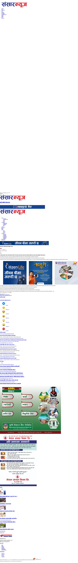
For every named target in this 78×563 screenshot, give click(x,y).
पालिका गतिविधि (3, 549)
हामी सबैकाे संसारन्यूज (5, 202)
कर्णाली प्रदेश (4, 237)
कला (2, 17)
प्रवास (2, 226)
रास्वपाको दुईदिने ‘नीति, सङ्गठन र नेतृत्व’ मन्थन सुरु (7, 344)
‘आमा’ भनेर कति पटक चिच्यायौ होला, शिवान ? (8, 369)
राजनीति (3, 8)
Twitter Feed (2, 532)
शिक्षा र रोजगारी (3, 239)
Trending (3, 554)
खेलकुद (2, 16)
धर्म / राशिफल (3, 13)
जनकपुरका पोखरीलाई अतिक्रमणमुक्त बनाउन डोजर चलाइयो (8, 358)
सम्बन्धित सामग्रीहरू (3, 332)
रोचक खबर (3, 18)
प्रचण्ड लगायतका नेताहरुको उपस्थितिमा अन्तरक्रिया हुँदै (7, 335)
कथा (3, 230)
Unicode (3, 555)
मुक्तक (4, 232)
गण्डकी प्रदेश (4, 236)
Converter (3, 556)
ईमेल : (0, 541)
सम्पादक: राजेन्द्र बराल (30, 559)
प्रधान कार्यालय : (2, 540)
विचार (2, 9)
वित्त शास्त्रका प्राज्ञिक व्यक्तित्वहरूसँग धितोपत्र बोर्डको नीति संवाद (11, 373)
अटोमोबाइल (4, 224)
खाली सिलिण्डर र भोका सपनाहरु (5, 503)
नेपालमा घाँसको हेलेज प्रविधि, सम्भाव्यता (7, 529)
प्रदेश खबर (3, 233)
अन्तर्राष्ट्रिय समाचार (4, 14)
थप (2, 489)
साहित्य (2, 229)
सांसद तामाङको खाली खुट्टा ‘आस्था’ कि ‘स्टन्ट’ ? (8, 496)
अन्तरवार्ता (3, 12)
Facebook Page (2, 531)
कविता (4, 231)
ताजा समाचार (2, 361)
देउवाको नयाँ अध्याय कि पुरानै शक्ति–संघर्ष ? (7, 511)
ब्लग (2, 11)
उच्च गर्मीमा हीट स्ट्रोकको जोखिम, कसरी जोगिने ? (8, 518)
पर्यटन (4, 225)
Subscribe (1, 193)
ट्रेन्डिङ (1, 487)
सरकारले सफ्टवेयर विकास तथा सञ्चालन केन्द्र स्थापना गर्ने (8, 353)
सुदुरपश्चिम (4, 238)
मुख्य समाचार (4, 218)
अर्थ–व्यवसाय (3, 10)
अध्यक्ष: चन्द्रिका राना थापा (24, 559)
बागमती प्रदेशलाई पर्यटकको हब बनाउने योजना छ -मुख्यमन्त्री (10, 383)
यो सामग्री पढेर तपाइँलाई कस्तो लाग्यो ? (5, 300)
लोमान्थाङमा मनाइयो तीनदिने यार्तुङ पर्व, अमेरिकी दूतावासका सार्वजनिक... (12, 376)
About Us (3, 553)
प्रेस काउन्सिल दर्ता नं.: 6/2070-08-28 (16, 559)
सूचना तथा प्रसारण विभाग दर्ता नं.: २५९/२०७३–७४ (6, 559)
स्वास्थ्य (2, 15)
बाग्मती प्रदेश (4, 235)
